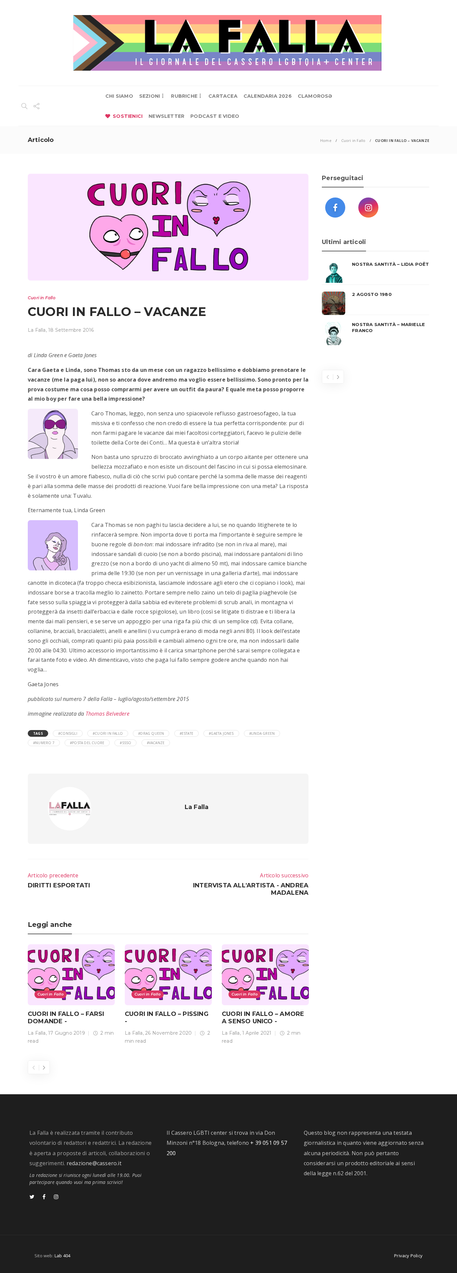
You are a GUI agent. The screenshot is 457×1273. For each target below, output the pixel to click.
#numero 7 (44, 742)
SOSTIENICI (128, 116)
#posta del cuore (87, 742)
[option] (71, 996)
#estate (186, 733)
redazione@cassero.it (94, 1163)
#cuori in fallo (108, 733)
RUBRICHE (184, 96)
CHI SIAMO (119, 96)
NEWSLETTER (166, 116)
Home (326, 140)
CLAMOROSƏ (315, 96)
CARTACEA (223, 96)
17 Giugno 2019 (66, 1033)
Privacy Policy (408, 1256)
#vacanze (156, 742)
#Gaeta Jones (221, 733)
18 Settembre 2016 (71, 330)
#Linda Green (262, 733)
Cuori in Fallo (353, 140)
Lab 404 (62, 1256)
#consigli (67, 733)
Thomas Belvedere (107, 713)
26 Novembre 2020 (168, 1033)
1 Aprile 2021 (257, 1033)
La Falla (37, 330)
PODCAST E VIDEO (214, 116)
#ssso (125, 742)
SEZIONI (149, 96)
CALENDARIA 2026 (268, 96)
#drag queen (151, 733)
